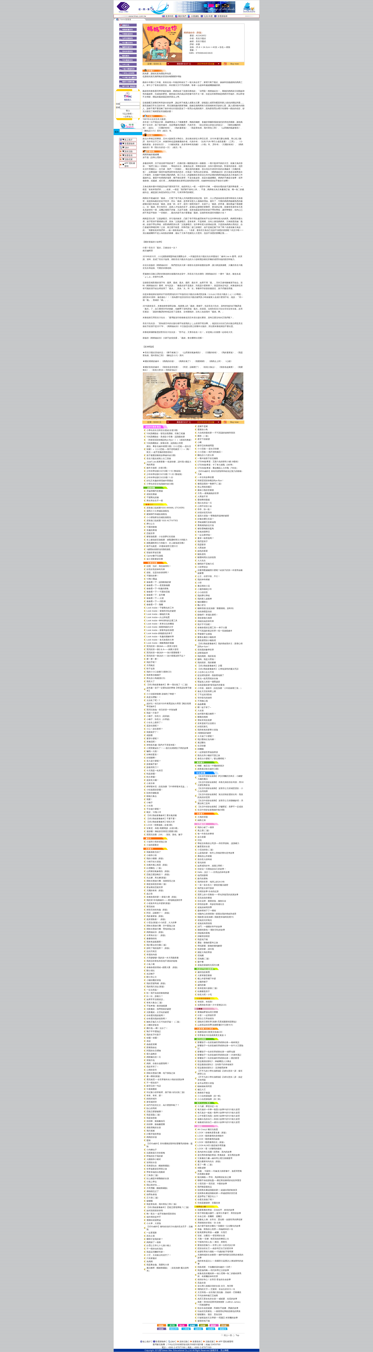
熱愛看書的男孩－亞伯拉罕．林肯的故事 (216, 1210)
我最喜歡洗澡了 (154, 852)
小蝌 (200, 442)
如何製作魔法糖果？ (207, 713)
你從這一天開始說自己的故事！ (212, 869)
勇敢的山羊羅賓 (205, 856)
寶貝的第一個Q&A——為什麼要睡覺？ (164, 652)
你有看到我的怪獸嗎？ (157, 1018)
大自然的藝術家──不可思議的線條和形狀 (216, 432)
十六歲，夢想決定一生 (208, 1106)
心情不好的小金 (205, 506)
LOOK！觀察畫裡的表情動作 (211, 1135)
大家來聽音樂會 (205, 975)
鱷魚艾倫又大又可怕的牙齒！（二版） (164, 1021)
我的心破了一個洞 (206, 827)
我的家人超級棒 (205, 598)
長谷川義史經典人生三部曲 (159, 458)
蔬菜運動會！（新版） (157, 919)
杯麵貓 (201, 749)
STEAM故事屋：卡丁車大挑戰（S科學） (216, 464)
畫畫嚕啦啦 (152, 938)
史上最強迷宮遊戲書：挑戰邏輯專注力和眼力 (167, 539)
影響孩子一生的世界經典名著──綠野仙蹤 (216, 1051)
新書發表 (128, 155)
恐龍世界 (151, 533)
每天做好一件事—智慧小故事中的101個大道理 (219, 1109)
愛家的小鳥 (203, 429)
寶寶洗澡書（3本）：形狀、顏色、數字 (165, 834)
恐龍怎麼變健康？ (155, 1111)
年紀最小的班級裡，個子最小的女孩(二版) (166, 1092)
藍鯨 (149, 1140)
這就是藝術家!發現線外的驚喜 (211, 685)
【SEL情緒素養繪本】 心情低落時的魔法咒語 (218, 669)
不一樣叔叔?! (152, 1082)
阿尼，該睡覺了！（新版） (159, 913)
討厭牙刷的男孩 (154, 1134)
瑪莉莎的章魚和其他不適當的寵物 (162, 961)
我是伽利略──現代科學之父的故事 (213, 1270)
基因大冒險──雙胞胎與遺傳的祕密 (213, 515)
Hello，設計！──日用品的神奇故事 (214, 872)
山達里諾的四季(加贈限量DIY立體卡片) (215, 1025)
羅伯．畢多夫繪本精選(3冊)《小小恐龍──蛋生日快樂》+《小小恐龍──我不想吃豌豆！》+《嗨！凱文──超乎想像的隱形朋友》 (169, 449)
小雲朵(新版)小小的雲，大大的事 (162, 922)
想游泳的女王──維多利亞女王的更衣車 (215, 1248)
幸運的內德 (152, 954)
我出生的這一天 (205, 503)
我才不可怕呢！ (205, 624)
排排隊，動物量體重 (156, 1124)
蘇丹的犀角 (203, 878)
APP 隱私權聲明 (226, 1341)
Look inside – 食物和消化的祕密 (161, 611)
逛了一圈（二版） (206, 1164)
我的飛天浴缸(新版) (155, 986)
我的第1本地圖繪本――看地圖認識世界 (164, 900)
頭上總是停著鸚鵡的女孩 (158, 1178)
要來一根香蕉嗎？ (206, 538)
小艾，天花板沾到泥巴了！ (159, 1255)
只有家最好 (152, 1258)
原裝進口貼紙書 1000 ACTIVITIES (162, 520)
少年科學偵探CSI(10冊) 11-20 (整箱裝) (164, 474)
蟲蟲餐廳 (202, 704)
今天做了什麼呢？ (206, 736)
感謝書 (150, 735)
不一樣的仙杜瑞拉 (155, 1248)
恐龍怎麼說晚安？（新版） (159, 874)
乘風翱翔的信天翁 (206, 525)
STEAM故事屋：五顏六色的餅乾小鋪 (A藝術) (218, 461)
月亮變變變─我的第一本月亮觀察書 (163, 957)
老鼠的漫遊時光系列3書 (208, 965)
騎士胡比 (151, 970)
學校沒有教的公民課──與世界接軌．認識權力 (218, 843)
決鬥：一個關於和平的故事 (210, 926)
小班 (200, 582)
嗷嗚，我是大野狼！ (207, 659)
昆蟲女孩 (202, 1282)
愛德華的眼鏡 (204, 499)
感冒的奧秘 (152, 494)
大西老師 (202, 547)
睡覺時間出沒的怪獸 (207, 557)
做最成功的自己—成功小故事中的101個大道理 (219, 1122)
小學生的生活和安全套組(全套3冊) (162, 430)
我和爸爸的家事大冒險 (208, 729)
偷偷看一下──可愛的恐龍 (158, 591)
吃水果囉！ (152, 777)
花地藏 (201, 955)
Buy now (235, 63)
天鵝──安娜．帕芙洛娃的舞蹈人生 (213, 1238)
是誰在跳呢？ (153, 725)
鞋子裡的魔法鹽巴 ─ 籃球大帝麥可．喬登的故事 (219, 1213)
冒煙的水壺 (152, 1162)
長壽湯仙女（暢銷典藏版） (159, 1165)
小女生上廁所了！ (155, 722)
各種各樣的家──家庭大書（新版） (162, 897)
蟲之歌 (150, 893)
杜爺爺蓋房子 (204, 991)
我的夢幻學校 (204, 595)
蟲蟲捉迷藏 (152, 1044)
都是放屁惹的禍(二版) (156, 884)
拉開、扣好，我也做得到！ (159, 566)
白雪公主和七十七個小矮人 (159, 1245)
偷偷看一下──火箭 (155, 598)
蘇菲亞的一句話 (154, 1086)
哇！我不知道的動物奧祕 (158, 993)
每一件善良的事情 (206, 833)
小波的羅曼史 (153, 845)
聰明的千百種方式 (206, 563)
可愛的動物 (152, 527)
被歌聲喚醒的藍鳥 (206, 528)
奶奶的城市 (152, 1098)
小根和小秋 (152, 855)
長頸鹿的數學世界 (206, 649)
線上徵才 (128, 139)
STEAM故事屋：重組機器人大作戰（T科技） (218, 468)
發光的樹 (202, 862)
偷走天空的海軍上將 (207, 691)
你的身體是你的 (205, 611)
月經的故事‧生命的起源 (208, 891)
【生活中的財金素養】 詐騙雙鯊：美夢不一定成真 (220, 806)
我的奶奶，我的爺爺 (207, 662)
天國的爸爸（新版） (156, 890)
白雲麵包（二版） (155, 868)
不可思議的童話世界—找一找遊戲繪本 (215, 630)
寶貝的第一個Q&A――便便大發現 (162, 646)
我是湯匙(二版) (153, 1114)
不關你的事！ (153, 575)
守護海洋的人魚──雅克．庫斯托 (212, 1242)
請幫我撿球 (203, 653)
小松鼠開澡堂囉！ (155, 789)
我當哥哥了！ (153, 1066)
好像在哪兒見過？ (206, 519)
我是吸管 (202, 544)
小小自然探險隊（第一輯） (210, 1096)
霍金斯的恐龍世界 (155, 887)
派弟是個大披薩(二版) (207, 988)
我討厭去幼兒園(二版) (156, 945)
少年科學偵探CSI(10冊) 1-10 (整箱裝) (164, 471)
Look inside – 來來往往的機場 (160, 623)
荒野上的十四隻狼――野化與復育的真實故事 (218, 894)
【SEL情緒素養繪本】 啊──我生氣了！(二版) (167, 684)
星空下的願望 (204, 439)
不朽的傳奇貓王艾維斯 (208, 1295)
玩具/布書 (208, 16)
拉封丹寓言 (152, 951)
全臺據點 (195, 16)
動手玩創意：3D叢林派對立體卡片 (162, 546)
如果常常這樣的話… (156, 999)
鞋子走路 (151, 668)
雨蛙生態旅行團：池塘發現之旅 (161, 881)
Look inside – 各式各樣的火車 (160, 639)
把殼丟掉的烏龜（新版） (158, 909)
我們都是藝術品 (205, 1186)
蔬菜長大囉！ (153, 780)
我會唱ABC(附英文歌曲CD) (210, 1032)
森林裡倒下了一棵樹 (207, 910)
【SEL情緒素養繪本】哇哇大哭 (161, 821)
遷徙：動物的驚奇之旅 (208, 942)
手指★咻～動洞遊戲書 (157, 1005)
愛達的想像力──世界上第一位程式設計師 (216, 1245)
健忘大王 (202, 1089)
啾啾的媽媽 (203, 717)
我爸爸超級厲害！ (155, 941)
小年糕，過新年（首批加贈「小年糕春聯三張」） (220, 688)
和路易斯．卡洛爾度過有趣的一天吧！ (215, 1267)
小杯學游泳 (203, 567)
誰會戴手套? (152, 764)
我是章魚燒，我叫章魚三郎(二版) (162, 1204)
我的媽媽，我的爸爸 (207, 656)
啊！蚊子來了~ (204, 707)
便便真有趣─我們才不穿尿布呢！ (162, 745)
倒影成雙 (202, 1168)
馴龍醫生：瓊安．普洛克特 (210, 1314)
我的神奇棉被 (204, 579)
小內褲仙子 (152, 1149)
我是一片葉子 (153, 713)
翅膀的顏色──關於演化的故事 (211, 929)
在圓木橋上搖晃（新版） (158, 865)
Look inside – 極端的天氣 (158, 614)
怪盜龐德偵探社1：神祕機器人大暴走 (214, 1061)
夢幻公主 (151, 523)
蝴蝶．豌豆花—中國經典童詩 (211, 765)
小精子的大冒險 (154, 861)
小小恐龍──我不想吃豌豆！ (210, 452)
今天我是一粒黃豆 (155, 770)
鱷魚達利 (202, 554)
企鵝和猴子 (203, 981)
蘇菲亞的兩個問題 (206, 445)
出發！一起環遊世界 (207, 1015)
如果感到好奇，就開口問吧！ (211, 865)
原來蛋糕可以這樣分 (207, 723)
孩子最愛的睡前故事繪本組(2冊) (161, 455)
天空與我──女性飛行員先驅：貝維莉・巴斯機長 (219, 1292)
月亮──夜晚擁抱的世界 (208, 493)
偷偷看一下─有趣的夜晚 (157, 588)
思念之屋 (151, 1236)
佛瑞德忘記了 (153, 1191)
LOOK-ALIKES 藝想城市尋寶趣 (212, 1145)
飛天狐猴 (151, 1130)
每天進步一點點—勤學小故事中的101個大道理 (219, 1112)
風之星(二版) (203, 830)
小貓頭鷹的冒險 (154, 980)
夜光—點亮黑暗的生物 (208, 678)
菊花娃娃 (151, 906)
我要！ (150, 799)
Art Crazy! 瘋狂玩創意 (208, 1129)
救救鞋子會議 (204, 1092)
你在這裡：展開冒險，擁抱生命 (212, 901)
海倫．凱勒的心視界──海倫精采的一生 (215, 1229)
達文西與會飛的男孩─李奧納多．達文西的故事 (219, 1155)
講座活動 (128, 151)
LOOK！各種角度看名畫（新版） (213, 1132)
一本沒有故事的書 (206, 477)
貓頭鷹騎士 (203, 602)
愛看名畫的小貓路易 (207, 637)
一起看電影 (152, 1232)
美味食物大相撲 (205, 618)
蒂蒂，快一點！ (205, 509)
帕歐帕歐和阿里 (205, 1086)
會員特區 (169, 16)
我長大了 (151, 681)
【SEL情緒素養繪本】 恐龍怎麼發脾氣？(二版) (168, 1207)
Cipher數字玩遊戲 (155, 555)
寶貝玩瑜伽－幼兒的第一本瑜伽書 (162, 709)
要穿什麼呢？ (153, 738)
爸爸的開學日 (204, 531)
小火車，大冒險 (154, 1223)
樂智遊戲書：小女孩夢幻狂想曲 (161, 536)
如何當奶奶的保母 (155, 1210)
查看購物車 (222, 16)
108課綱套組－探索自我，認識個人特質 (165, 443)
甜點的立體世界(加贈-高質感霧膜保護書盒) (217, 1021)
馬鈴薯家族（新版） (156, 916)
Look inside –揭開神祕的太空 (160, 627)
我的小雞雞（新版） (156, 858)
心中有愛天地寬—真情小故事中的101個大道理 (219, 1116)
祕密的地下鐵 (204, 1321)
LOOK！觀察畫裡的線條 (209, 1139)
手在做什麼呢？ (154, 809)
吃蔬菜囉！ (152, 773)
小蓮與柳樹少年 (205, 589)
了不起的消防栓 (205, 694)
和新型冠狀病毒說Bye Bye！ (211, 480)
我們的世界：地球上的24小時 (211, 881)
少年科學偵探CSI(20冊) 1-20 (160, 477)
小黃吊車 (151, 783)
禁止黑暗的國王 (205, 487)
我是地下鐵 (203, 939)
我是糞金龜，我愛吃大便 (158, 1264)
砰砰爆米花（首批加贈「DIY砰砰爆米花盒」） (168, 786)
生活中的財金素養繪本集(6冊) (211, 809)
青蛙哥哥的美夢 (205, 720)
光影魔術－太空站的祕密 (158, 1012)
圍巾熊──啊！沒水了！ (157, 1028)
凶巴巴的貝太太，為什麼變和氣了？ (163, 1105)
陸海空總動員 (153, 793)
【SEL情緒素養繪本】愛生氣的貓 (162, 815)
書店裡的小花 (204, 586)
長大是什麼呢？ (154, 761)
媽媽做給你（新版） (156, 932)
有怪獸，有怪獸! (205, 1001)
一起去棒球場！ (205, 535)
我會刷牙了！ (153, 732)
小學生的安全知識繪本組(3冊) (160, 484)
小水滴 (150, 805)
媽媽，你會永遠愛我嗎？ (158, 1063)
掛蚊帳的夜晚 (204, 933)
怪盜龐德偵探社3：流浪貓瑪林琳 (212, 1067)
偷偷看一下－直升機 (156, 595)
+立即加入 (128, 116)
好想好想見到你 (205, 512)
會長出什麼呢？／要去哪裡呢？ (212, 758)
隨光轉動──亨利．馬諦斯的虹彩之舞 (214, 1177)
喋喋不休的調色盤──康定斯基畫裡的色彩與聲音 (219, 1180)
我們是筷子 (203, 541)
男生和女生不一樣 (155, 500)
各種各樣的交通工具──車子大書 (212, 627)
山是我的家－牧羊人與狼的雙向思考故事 (216, 853)
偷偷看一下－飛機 (155, 604)
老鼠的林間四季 (205, 907)
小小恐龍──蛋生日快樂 (208, 448)
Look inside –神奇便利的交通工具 (162, 620)
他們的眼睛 (203, 875)
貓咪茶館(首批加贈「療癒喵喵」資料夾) (216, 608)
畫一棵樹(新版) (153, 1076)
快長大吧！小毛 (205, 994)
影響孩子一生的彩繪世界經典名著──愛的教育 (218, 1058)
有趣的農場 (152, 530)
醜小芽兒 (202, 605)
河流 (200, 840)
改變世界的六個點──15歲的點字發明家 (215, 1251)
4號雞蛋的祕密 (204, 733)
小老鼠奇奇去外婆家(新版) (158, 903)
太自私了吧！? (153, 700)
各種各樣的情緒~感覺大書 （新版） (163, 967)
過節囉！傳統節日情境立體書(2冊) (162, 831)
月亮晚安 (151, 665)
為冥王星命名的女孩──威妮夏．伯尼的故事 (217, 1298)
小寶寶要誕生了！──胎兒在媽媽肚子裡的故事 (167, 748)
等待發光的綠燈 (205, 697)
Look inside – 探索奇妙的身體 (160, 630)
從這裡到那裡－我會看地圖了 (211, 675)
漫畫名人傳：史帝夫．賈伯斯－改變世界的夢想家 (220, 1219)
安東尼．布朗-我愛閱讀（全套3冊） (163, 828)
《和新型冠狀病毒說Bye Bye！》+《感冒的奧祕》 (169, 440)
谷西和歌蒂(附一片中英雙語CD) (212, 1005)
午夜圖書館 (152, 1089)
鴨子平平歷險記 (154, 1031)
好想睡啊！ (152, 757)
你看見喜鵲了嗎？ (206, 1199)
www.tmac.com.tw (137, 16)
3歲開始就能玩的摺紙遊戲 (158, 549)
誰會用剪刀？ (153, 767)
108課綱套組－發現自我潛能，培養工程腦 (166, 433)
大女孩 (201, 710)
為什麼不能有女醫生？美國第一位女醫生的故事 (219, 1226)
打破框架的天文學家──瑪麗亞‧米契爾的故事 (218, 1317)
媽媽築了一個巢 (154, 1242)
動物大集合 (152, 796)
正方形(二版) (152, 1197)
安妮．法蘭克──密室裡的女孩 (211, 1235)
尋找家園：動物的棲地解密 (210, 945)
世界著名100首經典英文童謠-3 (212, 1035)
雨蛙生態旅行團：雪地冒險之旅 (161, 929)
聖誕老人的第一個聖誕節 (209, 681)
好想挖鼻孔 (203, 726)
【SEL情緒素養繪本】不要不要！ (162, 818)
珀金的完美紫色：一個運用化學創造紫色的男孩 (219, 1311)
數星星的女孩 (204, 846)
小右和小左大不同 (206, 672)
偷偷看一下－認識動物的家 (159, 582)
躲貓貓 (150, 1201)
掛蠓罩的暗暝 (204, 936)
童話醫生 (202, 742)
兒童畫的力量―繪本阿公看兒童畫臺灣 (215, 1158)
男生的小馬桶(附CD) (156, 678)
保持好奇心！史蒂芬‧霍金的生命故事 (214, 1279)
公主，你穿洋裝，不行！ (209, 576)
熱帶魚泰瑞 (152, 1194)
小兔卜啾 (151, 964)
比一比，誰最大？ (155, 996)
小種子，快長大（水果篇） (159, 719)
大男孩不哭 (203, 496)
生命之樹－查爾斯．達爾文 (210, 1216)
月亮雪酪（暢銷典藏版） (158, 1188)
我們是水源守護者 (206, 888)
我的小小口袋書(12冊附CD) (159, 671)
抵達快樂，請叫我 (206, 949)
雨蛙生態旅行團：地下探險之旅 (161, 1073)
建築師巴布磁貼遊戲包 (157, 514)
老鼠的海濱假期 (205, 923)
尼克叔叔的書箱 (205, 897)
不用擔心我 (203, 701)
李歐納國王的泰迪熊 (207, 522)
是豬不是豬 (203, 426)
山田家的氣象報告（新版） (159, 871)
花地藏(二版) (203, 958)
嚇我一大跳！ (153, 751)
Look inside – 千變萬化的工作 (160, 607)
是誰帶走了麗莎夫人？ (208, 1196)
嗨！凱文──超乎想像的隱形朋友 (161, 1213)
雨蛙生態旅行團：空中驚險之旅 (161, 925)
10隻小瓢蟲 (152, 579)
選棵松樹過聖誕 (154, 1220)
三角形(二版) (152, 1175)
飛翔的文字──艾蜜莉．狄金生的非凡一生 (216, 1289)
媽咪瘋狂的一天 (154, 1057)
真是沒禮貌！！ (154, 697)
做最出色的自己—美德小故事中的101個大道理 (219, 1119)
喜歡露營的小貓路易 (207, 640)
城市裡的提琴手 (154, 1217)
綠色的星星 (203, 551)
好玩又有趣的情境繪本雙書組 (160, 480)
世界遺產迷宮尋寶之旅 (157, 1169)
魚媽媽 (150, 1261)
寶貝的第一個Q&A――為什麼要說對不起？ (166, 655)
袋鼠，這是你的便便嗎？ (158, 572)
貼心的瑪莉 (152, 1108)
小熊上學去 (152, 1181)
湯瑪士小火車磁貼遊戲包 (158, 511)
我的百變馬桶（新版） (157, 983)
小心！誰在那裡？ (155, 729)
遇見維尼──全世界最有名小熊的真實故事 (165, 1079)
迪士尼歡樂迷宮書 (155, 559)
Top (237, 1335)
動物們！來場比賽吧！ (208, 614)
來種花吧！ (152, 741)
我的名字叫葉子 (154, 1034)
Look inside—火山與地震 (158, 617)
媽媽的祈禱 (152, 1137)
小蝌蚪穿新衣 (153, 1025)
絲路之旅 (202, 820)
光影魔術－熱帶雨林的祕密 (159, 1009)
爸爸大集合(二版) (154, 1002)
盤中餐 (201, 961)
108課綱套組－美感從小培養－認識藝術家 (166, 436)
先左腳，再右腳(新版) (156, 877)
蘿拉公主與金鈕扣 (206, 1018)
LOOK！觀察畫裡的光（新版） (212, 1142)
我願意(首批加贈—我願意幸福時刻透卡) (216, 917)
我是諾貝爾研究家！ (156, 1252)
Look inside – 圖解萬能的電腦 (160, 643)
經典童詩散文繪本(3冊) (208, 769)
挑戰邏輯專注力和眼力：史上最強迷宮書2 (165, 543)
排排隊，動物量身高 (156, 1121)
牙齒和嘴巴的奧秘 (155, 491)
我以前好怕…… (153, 1185)
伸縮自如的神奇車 (206, 621)
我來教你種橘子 (154, 675)
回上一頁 (228, 1335)
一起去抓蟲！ (153, 989)
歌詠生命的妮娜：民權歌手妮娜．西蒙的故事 (218, 1308)
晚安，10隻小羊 (154, 812)
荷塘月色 (151, 1060)
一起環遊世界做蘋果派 (208, 752)
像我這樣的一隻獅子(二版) (209, 483)
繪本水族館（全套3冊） (157, 467)
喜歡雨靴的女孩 (154, 1127)
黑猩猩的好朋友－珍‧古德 (209, 1222)
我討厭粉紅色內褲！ (207, 739)
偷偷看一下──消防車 (156, 601)
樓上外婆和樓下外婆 (207, 978)
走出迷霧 (202, 837)
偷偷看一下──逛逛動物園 (158, 585)
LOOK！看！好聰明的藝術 (210, 1148)
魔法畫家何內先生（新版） (210, 1161)
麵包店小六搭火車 (206, 455)
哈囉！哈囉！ (153, 1037)
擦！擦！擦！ (153, 659)
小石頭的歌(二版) (205, 849)
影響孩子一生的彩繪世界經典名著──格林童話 (218, 1042)
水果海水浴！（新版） (157, 935)
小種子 (150, 802)
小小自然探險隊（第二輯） (210, 1099)
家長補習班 (152, 1102)
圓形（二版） (204, 436)
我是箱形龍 (152, 1118)
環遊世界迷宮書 (154, 552)
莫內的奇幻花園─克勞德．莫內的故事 (215, 1151)
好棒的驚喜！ (153, 754)
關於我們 (182, 16)
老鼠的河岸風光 (205, 920)
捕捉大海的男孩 (205, 952)
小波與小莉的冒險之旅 (157, 841)
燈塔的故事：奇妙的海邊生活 (211, 904)
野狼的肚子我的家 (155, 1156)
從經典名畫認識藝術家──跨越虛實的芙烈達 (217, 1193)
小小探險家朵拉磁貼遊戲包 (159, 517)
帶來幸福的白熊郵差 (156, 1172)
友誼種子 (151, 973)
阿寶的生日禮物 (154, 1050)
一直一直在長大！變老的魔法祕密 (213, 885)
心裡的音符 (152, 1070)
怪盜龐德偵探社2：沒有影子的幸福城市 (215, 1064)
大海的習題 (203, 817)
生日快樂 (202, 745)
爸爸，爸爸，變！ (155, 1095)
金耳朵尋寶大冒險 (206, 1083)
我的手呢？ (152, 662)
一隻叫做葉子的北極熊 (208, 458)
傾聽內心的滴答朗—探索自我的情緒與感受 (217, 913)
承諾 (149, 1041)
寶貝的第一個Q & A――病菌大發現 (162, 649)
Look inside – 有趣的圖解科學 (160, 636)
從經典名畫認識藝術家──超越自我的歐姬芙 (217, 1190)
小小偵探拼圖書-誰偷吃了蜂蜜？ (161, 694)
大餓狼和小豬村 (154, 1159)
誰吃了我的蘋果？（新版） (159, 948)
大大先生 (202, 560)
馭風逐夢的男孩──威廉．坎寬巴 (212, 1232)
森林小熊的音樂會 (206, 490)
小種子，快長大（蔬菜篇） (159, 716)
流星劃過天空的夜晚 (156, 1153)
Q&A (126, 147)
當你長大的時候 (205, 859)
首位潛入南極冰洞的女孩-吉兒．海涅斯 (215, 1286)
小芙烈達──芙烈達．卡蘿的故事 (212, 1183)
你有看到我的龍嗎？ (156, 1015)
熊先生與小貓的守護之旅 (209, 755)
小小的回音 (203, 592)
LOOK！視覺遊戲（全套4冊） (160, 825)
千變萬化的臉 (153, 497)
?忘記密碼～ (128, 113)
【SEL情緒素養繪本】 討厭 (210, 665)
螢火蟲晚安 (152, 1054)
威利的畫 (202, 985)
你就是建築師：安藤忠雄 (209, 1202)
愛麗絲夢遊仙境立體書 (208, 1012)
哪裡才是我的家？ (155, 1239)
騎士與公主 (152, 977)
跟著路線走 (152, 1047)
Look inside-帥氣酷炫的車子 (160, 633)
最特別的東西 (204, 972)
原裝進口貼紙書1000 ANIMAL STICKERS (165, 507)
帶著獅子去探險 (205, 634)
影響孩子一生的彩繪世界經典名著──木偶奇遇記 (219, 1055)
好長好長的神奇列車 (156, 569)
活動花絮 (128, 159)
